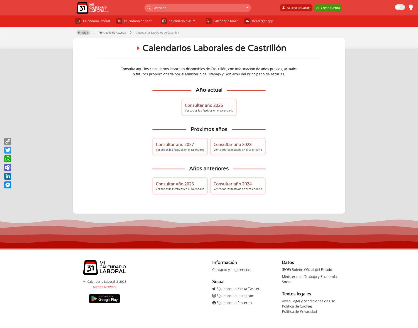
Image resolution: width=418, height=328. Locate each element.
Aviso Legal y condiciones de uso (308, 301)
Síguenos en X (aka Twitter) (238, 288)
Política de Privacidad (299, 311)
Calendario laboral (95, 21)
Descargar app (261, 21)
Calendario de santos (138, 21)
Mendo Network (104, 287)
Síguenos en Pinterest (234, 302)
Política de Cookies (297, 306)
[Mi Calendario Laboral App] (104, 298)
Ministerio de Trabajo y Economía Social (309, 279)
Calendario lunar (225, 21)
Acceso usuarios (297, 8)
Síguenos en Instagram (235, 295)
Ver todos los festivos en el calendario (209, 107)
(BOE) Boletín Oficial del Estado (307, 269)
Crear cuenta (329, 8)
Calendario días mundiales (185, 21)
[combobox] (197, 8)
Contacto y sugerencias (231, 269)
